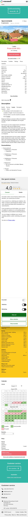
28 (6, 420)
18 (18, 415)
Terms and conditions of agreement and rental (14, 457)
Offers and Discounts (22, 514)
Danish (3, 107)
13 (25, 413)
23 (12, 418)
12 (21, 413)
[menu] (27, 1)
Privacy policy (8, 514)
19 (21, 415)
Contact (17, 512)
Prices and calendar (14, 54)
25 (18, 418)
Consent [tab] (7, 192)
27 (25, 418)
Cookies (22, 512)
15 (9, 415)
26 (21, 418)
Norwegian (19, 107)
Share (25, 21)
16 (12, 415)
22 (9, 418)
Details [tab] (20, 192)
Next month (21, 386)
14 (6, 415)
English (13, 107)
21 (6, 418)
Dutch (8, 109)
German (8, 107)
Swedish (3, 109)
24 (15, 418)
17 (15, 415)
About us (14, 514)
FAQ (25, 512)
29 (21, 402)
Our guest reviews (12, 58)
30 (12, 420)
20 (25, 415)
